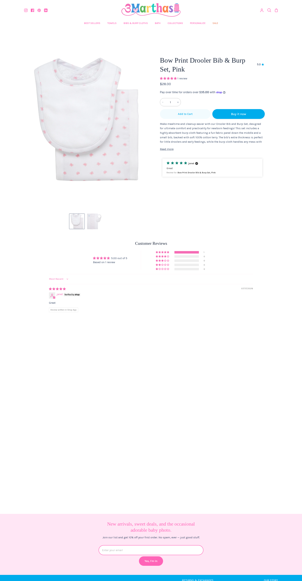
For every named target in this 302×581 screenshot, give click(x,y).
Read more (167, 149)
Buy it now (238, 114)
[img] (57, 289)
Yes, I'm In (151, 561)
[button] (168, 78)
